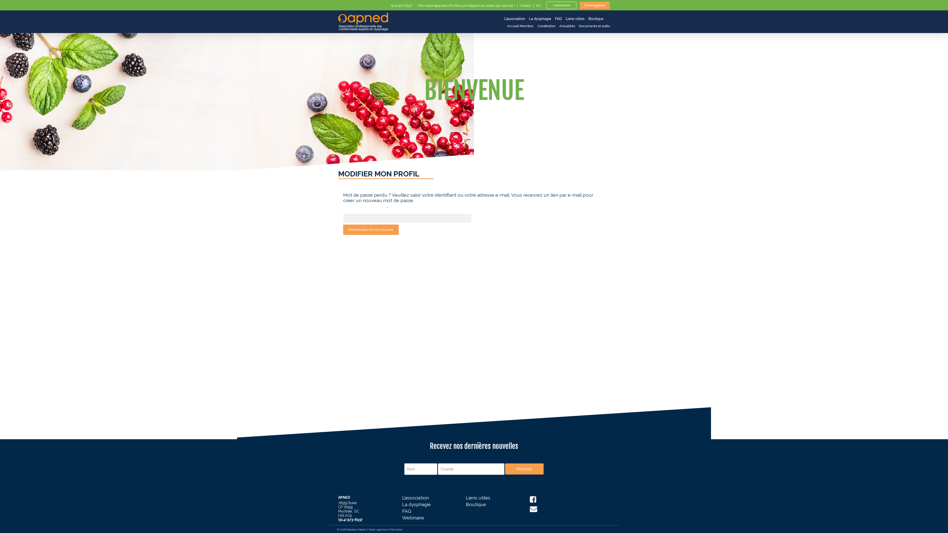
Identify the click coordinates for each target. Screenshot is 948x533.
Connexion (561, 5)
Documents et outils (594, 26)
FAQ (406, 511)
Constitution (546, 26)
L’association (415, 497)
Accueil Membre (520, 26)
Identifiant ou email (365, 208)
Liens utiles (478, 497)
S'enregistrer (595, 5)
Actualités (567, 26)
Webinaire (413, 517)
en (538, 5)
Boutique (476, 504)
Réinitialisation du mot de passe (371, 230)
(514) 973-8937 (350, 520)
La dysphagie (416, 504)
